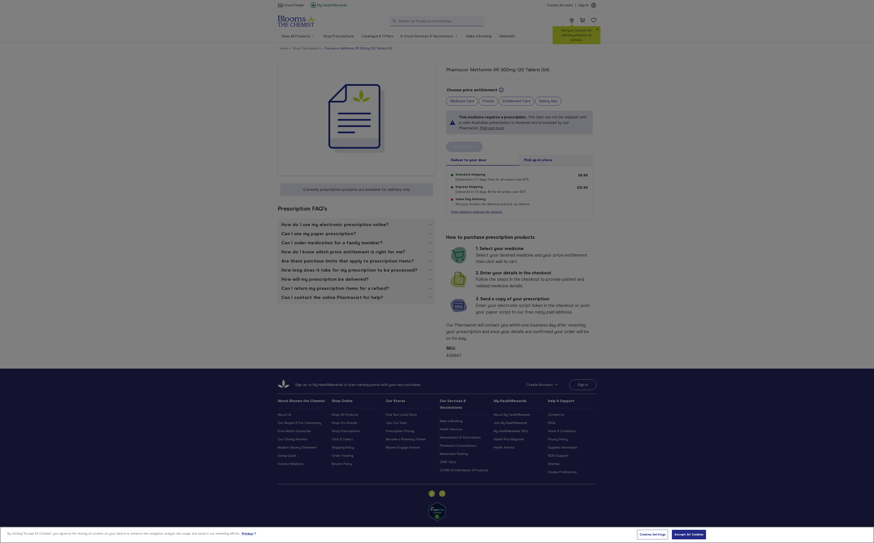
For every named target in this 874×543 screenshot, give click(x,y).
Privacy (247, 533)
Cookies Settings (653, 534)
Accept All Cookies (688, 534)
